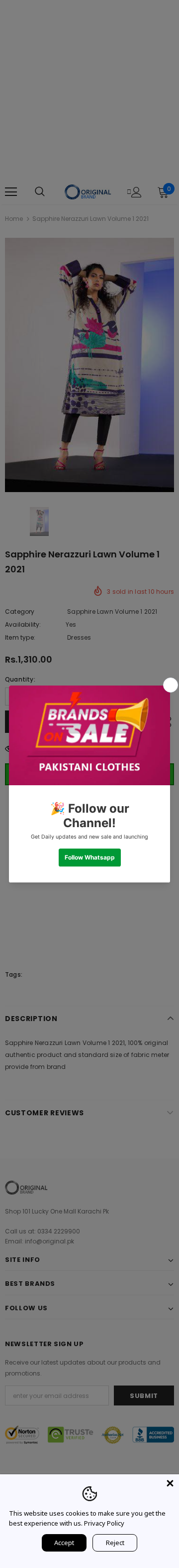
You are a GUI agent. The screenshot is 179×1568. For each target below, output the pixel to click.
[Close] (170, 1483)
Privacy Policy (104, 1523)
